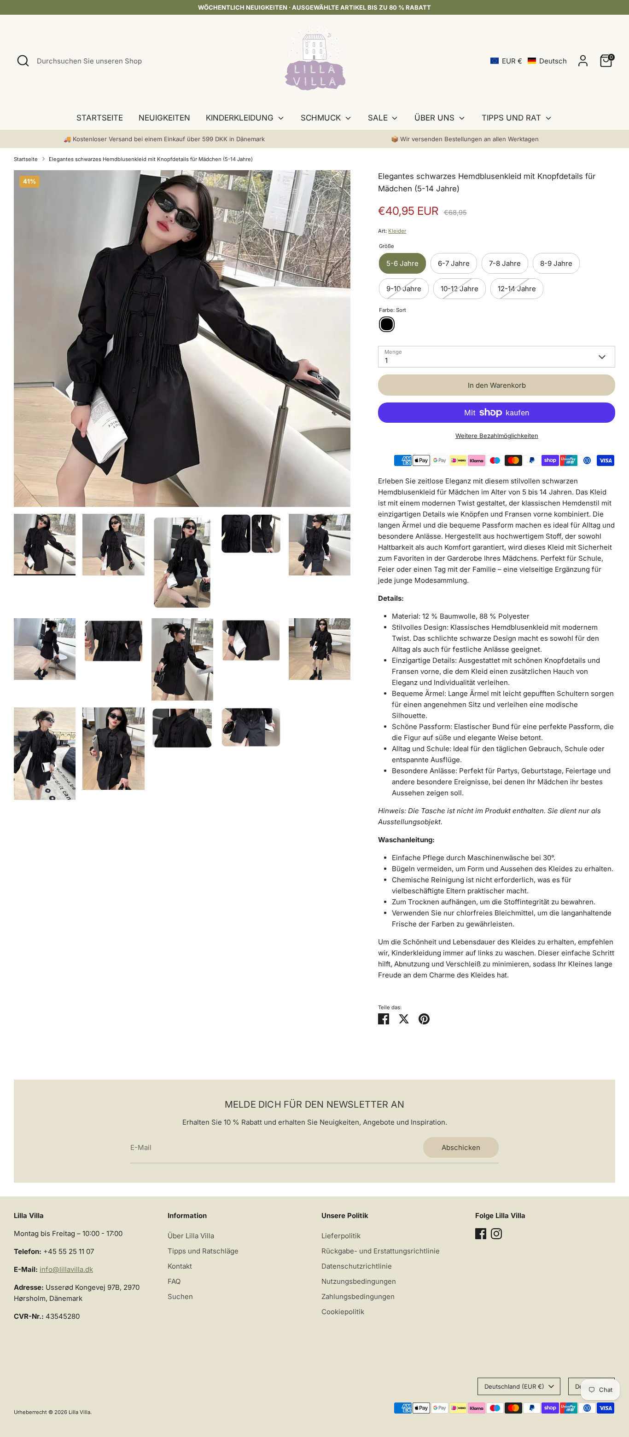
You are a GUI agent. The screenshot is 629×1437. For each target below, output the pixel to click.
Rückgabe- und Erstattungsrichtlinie (380, 1251)
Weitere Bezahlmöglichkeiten (496, 435)
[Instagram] (496, 1233)
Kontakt (180, 1266)
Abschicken (461, 1147)
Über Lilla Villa (191, 1235)
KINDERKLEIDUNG (241, 117)
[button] (528, 61)
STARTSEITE (99, 117)
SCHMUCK (322, 117)
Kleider (397, 231)
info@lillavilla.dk (66, 1269)
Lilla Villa (79, 1412)
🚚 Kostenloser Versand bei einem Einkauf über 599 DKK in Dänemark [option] (164, 139)
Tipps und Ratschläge (203, 1251)
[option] (182, 342)
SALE (379, 117)
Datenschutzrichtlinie (356, 1266)
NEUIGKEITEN (164, 117)
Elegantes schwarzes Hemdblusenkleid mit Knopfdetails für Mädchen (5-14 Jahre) (151, 159)
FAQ (174, 1281)
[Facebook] (480, 1233)
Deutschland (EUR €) (514, 1386)
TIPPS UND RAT (512, 117)
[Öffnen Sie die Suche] (23, 61)
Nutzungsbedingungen (358, 1281)
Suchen (180, 1296)
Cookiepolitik (342, 1311)
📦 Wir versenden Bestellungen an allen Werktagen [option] (465, 139)
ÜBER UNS (435, 117)
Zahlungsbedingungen (358, 1296)
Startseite (26, 159)
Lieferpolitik (341, 1235)
